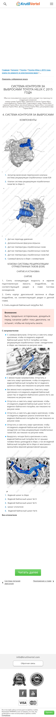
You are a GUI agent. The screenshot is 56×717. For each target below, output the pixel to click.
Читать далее (28, 572)
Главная (6, 70)
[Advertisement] (28, 37)
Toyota (23, 70)
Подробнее (6, 715)
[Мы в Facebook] (23, 693)
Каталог (14, 70)
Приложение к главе (42, 581)
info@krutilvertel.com (28, 657)
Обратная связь (28, 663)
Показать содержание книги (15, 79)
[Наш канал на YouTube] (33, 693)
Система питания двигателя (12, 582)
